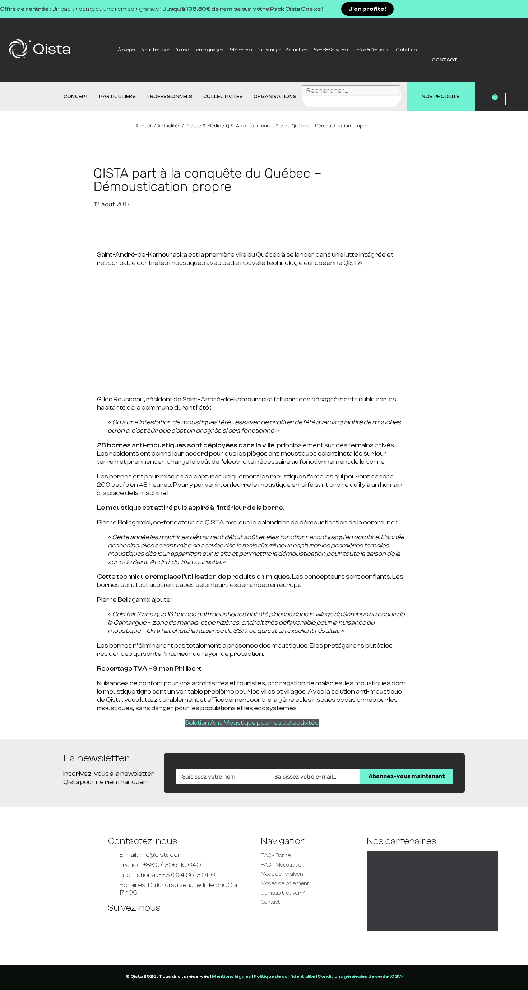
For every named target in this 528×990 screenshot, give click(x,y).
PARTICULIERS (117, 96)
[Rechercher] (311, 102)
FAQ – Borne (276, 856)
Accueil (143, 126)
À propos (127, 49)
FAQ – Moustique (281, 865)
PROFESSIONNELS (170, 96)
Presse (181, 49)
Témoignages (208, 49)
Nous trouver (155, 49)
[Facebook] (442, 27)
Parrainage (268, 49)
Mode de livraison (282, 874)
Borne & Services (330, 49)
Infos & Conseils (372, 49)
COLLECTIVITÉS (223, 96)
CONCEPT (76, 96)
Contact (444, 60)
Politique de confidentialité (284, 976)
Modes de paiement (285, 884)
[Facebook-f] (117, 923)
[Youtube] (480, 27)
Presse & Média (203, 126)
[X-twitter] (180, 923)
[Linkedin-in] (499, 27)
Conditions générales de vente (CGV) (360, 976)
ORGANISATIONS (275, 96)
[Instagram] (200, 923)
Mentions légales (231, 976)
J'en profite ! (367, 9)
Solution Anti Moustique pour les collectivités (252, 723)
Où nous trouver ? (283, 893)
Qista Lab (406, 49)
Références (240, 49)
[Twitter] (461, 27)
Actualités (296, 49)
